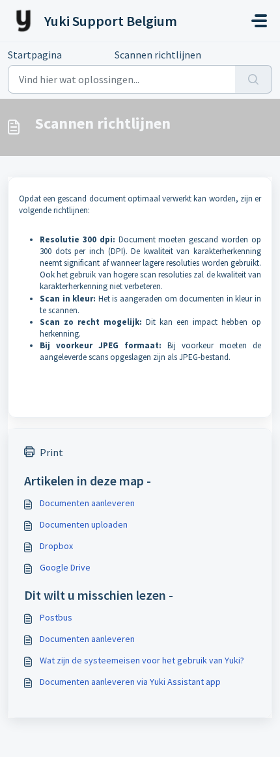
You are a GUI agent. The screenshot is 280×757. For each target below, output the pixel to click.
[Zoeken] (253, 79)
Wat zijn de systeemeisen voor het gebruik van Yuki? (142, 660)
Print (51, 452)
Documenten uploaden (84, 524)
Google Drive (65, 567)
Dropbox (56, 546)
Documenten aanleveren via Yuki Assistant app (130, 681)
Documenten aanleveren (87, 503)
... (88, 54)
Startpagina (35, 54)
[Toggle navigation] (259, 20)
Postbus (56, 617)
